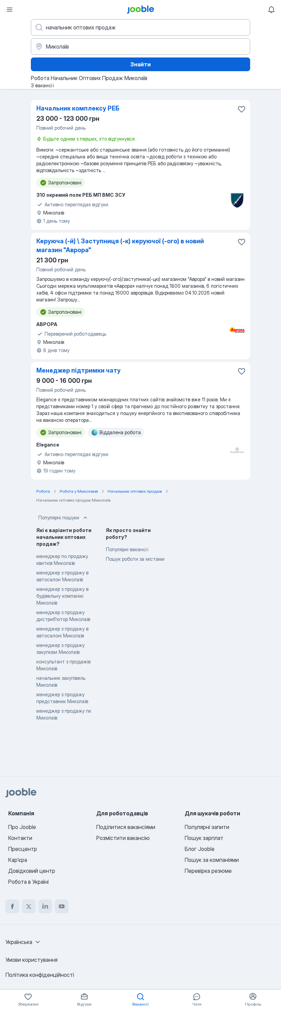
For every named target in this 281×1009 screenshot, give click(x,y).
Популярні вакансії (127, 549)
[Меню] (9, 9)
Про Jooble (22, 827)
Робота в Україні (28, 881)
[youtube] (62, 906)
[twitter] (29, 906)
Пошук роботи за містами (135, 559)
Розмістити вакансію (123, 838)
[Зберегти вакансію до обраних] (241, 109)
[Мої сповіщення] (271, 9)
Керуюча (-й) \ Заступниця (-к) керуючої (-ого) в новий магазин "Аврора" (120, 245)
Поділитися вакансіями (125, 827)
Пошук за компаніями (212, 859)
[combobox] (23, 942)
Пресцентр (22, 848)
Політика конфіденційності (39, 974)
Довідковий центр (31, 870)
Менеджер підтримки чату (78, 370)
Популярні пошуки (58, 517)
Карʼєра (17, 859)
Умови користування (31, 959)
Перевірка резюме (208, 870)
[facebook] (12, 906)
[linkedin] (45, 906)
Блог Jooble (200, 848)
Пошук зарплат (204, 838)
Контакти (20, 838)
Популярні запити (207, 827)
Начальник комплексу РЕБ (77, 108)
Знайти (140, 64)
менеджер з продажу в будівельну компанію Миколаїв (62, 596)
